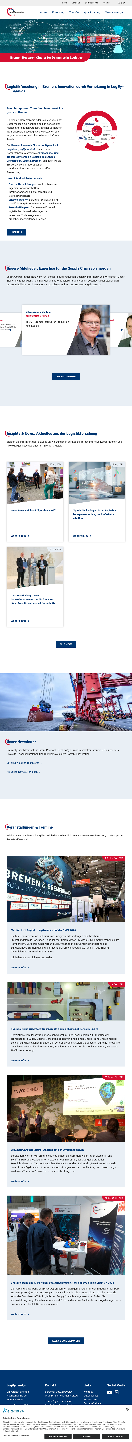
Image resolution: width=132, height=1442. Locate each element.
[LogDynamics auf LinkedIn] (116, 1392)
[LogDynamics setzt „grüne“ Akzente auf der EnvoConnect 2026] (66, 1108)
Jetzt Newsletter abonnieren (23, 762)
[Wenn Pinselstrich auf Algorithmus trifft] (35, 483)
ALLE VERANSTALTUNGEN (66, 1340)
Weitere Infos (18, 967)
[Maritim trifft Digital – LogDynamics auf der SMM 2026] (66, 889)
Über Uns (16, 232)
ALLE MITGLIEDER (66, 376)
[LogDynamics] (15, 12)
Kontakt (106, 3)
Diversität (76, 3)
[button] (10, 330)
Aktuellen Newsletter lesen (22, 771)
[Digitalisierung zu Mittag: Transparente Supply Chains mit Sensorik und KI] (66, 1001)
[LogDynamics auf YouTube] (110, 1392)
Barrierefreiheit (91, 3)
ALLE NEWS (66, 644)
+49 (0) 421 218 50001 (60, 1401)
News (64, 3)
